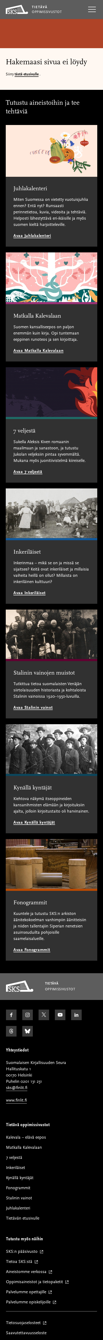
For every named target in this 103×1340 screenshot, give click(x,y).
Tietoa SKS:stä (20, 1262)
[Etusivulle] (19, 990)
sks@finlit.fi (16, 1087)
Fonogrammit (18, 1187)
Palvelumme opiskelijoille (29, 1302)
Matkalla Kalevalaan (24, 1147)
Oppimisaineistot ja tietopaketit (35, 1282)
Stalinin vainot (19, 1198)
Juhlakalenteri (18, 1208)
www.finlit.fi (16, 1100)
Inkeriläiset (15, 1167)
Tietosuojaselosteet (24, 1323)
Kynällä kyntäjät (20, 1177)
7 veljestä (14, 1157)
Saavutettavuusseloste (26, 1332)
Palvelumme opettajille (27, 1292)
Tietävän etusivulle (22, 1218)
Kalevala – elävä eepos (26, 1137)
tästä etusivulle (27, 74)
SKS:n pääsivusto (23, 1252)
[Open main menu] (92, 10)
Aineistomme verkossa (27, 1272)
